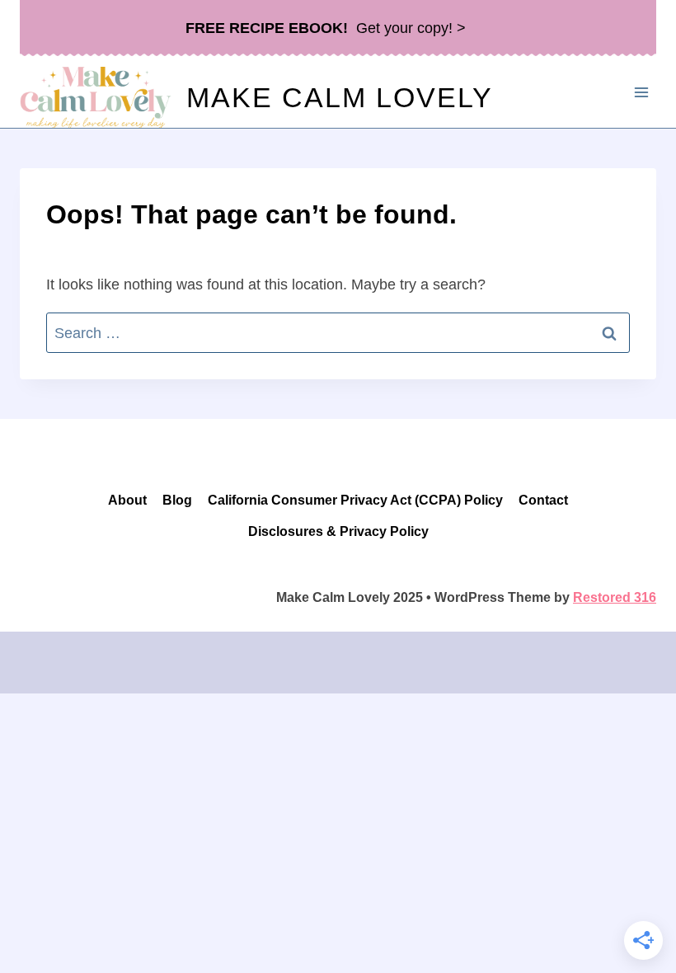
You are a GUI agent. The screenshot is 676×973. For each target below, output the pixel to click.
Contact (543, 500)
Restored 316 (614, 597)
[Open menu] (641, 92)
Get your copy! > (325, 28)
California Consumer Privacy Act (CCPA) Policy (355, 500)
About (127, 500)
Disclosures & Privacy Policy (338, 531)
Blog (177, 500)
